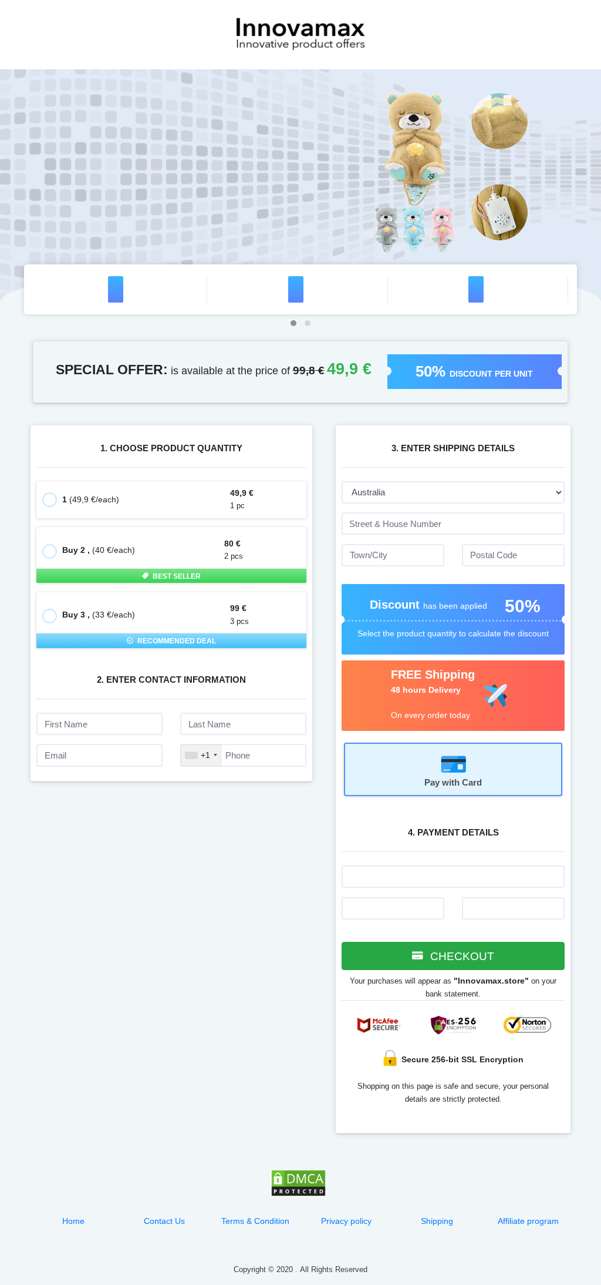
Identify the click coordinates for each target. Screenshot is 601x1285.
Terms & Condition (255, 1221)
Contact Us (164, 1221)
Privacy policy (346, 1221)
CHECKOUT (460, 956)
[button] (293, 323)
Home (73, 1221)
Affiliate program (528, 1221)
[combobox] (201, 755)
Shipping (437, 1221)
